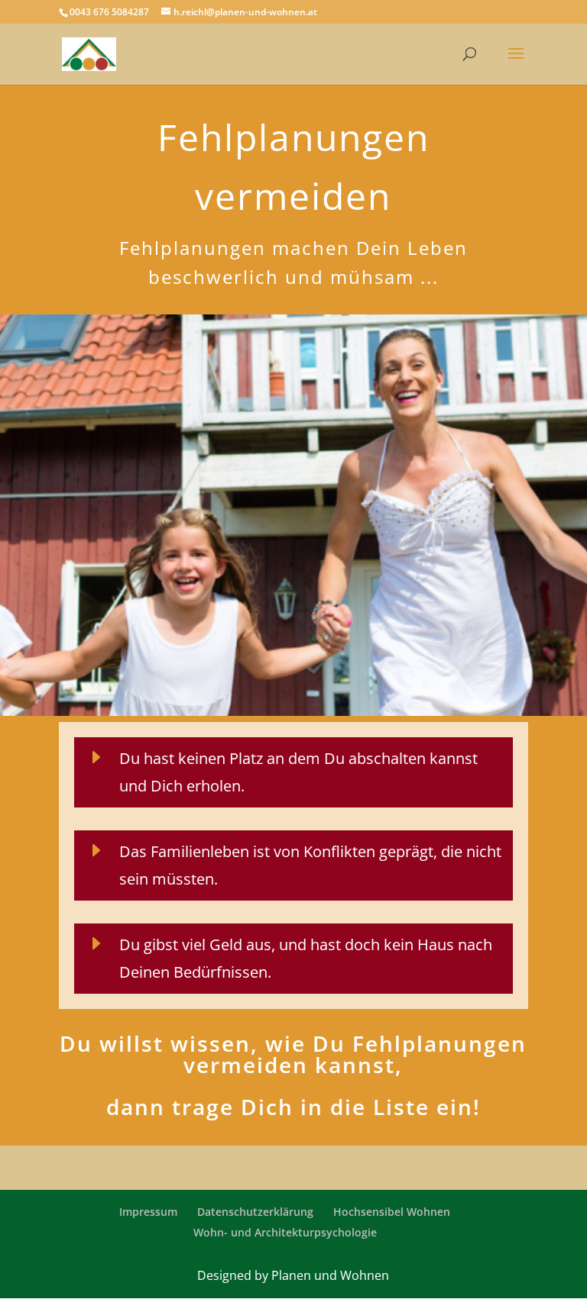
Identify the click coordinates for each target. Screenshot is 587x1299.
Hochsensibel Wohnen (391, 1211)
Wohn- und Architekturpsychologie (285, 1232)
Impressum (148, 1211)
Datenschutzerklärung (255, 1211)
